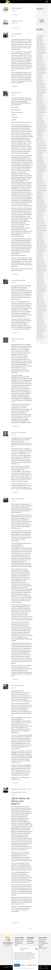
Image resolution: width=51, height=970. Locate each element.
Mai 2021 (39, 137)
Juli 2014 (39, 273)
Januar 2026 (39, 46)
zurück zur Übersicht (41, 20)
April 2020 (39, 159)
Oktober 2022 (40, 110)
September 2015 (41, 250)
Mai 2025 (39, 59)
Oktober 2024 (40, 70)
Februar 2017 (40, 222)
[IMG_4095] (5, 499)
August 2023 (40, 94)
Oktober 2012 (40, 308)
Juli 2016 (39, 233)
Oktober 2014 (40, 268)
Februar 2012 (40, 322)
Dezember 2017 (40, 205)
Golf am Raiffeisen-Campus (18, 280)
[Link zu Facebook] (47, 967)
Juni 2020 (39, 155)
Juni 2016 (39, 235)
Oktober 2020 (40, 149)
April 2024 (39, 80)
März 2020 (39, 160)
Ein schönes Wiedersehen (18, 685)
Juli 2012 (39, 313)
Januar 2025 (39, 65)
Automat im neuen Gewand (18, 432)
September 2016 (41, 230)
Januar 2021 (39, 144)
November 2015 (40, 247)
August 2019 (40, 172)
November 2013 (40, 287)
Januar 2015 (39, 263)
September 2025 (41, 52)
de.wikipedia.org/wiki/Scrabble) (18, 255)
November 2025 (40, 49)
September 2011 (41, 330)
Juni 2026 (39, 37)
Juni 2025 (39, 57)
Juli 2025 (39, 56)
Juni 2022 (39, 115)
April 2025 (39, 61)
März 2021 (39, 140)
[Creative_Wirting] (5, 35)
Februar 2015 (40, 262)
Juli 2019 (39, 174)
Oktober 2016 (40, 228)
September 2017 (41, 210)
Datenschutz (26, 968)
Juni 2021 (39, 135)
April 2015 (39, 258)
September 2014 (41, 270)
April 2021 (39, 139)
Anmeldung (29, 939)
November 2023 (40, 89)
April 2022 (39, 119)
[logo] (8, 1)
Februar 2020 (40, 162)
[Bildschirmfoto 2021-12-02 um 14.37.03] (5, 22)
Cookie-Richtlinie (21, 968)
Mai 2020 (39, 157)
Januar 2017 (39, 223)
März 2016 (39, 240)
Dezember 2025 (40, 47)
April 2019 (39, 179)
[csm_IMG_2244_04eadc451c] (5, 281)
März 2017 (39, 220)
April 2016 (39, 238)
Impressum (31, 968)
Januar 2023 (39, 105)
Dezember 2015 (40, 245)
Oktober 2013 (40, 288)
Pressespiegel (14, 10)
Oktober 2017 (40, 208)
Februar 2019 (40, 182)
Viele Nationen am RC (17, 21)
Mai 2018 (39, 197)
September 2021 (41, 130)
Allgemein (13, 36)
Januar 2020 (39, 164)
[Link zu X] (45, 967)
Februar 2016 (40, 242)
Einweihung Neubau (16, 8)
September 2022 (41, 112)
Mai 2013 (39, 297)
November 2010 (40, 336)
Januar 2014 (39, 283)
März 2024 (39, 82)
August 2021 (40, 132)
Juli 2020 (39, 154)
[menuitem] (46, 1)
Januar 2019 (39, 184)
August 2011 (40, 332)
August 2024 (40, 74)
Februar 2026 (40, 44)
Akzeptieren (17, 965)
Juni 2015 (39, 255)
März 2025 (39, 62)
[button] (36, 949)
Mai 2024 (39, 79)
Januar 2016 (39, 243)
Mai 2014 (39, 277)
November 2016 (40, 227)
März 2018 (39, 200)
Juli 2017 (39, 213)
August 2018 (40, 192)
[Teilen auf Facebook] (39, 12)
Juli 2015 (39, 253)
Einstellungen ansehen (31, 965)
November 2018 (40, 187)
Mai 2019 (39, 177)
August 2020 (40, 152)
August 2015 (40, 252)
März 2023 (39, 102)
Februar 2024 (40, 84)
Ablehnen (23, 965)
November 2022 (40, 109)
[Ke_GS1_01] (5, 686)
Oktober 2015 (40, 248)
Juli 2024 (39, 75)
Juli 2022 (39, 114)
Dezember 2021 (40, 125)
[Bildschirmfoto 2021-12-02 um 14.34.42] (5, 9)
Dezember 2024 (40, 67)
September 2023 (41, 92)
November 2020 (40, 147)
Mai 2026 (39, 39)
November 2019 (40, 167)
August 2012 (40, 312)
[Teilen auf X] (44, 12)
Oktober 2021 (40, 129)
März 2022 (39, 120)
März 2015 (39, 260)
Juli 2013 (39, 293)
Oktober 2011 (40, 328)
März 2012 (39, 320)
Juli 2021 (39, 134)
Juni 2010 (39, 338)
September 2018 (41, 190)
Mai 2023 (39, 99)
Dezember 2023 (40, 87)
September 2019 (41, 170)
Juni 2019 (39, 175)
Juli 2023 (39, 95)
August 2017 (40, 212)
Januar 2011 (39, 335)
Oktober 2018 (40, 189)
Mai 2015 (39, 257)
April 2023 (39, 100)
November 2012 (40, 307)
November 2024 (40, 69)
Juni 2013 (39, 295)
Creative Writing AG (16, 34)
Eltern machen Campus (17, 498)
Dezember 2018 (40, 185)
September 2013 (41, 290)
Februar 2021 (40, 142)
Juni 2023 (39, 97)
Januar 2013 (39, 303)
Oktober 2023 (40, 90)
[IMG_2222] (5, 93)
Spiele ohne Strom (16, 92)
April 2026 (39, 41)
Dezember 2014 (40, 265)
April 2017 (39, 218)
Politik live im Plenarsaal (17, 339)
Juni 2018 (39, 195)
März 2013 (39, 300)
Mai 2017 (39, 217)
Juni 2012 (39, 315)
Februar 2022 (40, 122)
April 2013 (39, 298)
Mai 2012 (39, 317)
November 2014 (40, 267)
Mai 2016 (39, 237)
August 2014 (40, 272)
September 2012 (41, 310)
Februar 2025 (40, 64)
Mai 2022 (39, 117)
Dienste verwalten (18, 961)
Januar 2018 (39, 204)
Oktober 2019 (40, 169)
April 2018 (39, 199)
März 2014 (39, 280)
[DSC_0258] (5, 433)
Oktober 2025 (40, 51)
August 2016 (40, 232)
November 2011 (40, 327)
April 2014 (39, 278)
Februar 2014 (40, 282)
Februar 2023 (40, 104)
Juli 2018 (39, 193)
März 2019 (39, 180)
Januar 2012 (39, 323)
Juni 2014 (39, 275)
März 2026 (39, 42)
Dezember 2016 (40, 225)
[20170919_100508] (5, 790)
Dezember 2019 (40, 165)
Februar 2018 (40, 202)
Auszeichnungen (31, 941)
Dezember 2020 (40, 145)
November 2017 (40, 207)
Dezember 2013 (40, 285)
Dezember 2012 (40, 305)
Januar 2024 (39, 85)
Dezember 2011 (40, 325)
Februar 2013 (40, 302)
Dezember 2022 (40, 107)
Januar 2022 (39, 124)
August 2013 (40, 292)
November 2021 (40, 127)
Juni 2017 (39, 215)
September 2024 (41, 72)
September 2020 (41, 150)
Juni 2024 (39, 77)
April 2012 (39, 318)
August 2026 (40, 36)
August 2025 (40, 54)
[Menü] (46, 1)
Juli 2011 (39, 333)
